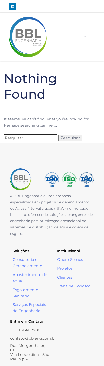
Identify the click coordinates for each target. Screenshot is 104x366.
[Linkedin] (12, 6)
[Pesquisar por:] (30, 138)
